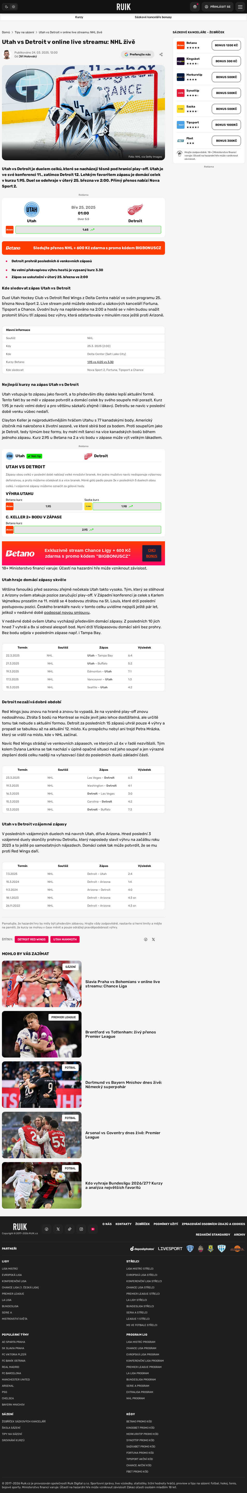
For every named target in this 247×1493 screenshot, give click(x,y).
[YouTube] (93, 1229)
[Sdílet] (161, 54)
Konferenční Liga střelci (144, 1281)
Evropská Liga (12, 1275)
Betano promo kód (139, 1421)
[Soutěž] (195, 7)
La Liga (6, 1300)
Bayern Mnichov (13, 1404)
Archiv (239, 1234)
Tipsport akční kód (139, 1459)
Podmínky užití (166, 1224)
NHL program (135, 1398)
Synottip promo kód (140, 1440)
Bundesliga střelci (140, 1306)
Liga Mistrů (10, 1268)
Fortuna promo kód (140, 1452)
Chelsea (8, 1398)
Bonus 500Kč (226, 77)
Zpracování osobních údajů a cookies (213, 1224)
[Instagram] (81, 1229)
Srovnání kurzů (13, 1440)
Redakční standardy (213, 1234)
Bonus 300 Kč (226, 61)
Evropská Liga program (142, 1354)
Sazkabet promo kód (140, 1446)
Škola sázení (11, 1427)
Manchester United (16, 1379)
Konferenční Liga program (145, 1360)
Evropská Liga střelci (141, 1275)
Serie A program (137, 1385)
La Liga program (137, 1373)
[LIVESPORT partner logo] (170, 1248)
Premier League (13, 1293)
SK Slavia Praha (13, 1348)
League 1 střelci (138, 1318)
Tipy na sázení (24, 32)
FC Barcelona (11, 1373)
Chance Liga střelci (140, 1287)
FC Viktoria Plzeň (14, 1354)
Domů (6, 32)
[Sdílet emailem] (161, 939)
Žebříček (142, 1224)
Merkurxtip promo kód (142, 1434)
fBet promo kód (137, 1471)
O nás (107, 1224)
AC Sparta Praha (13, 1342)
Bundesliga (10, 1306)
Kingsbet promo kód (140, 1427)
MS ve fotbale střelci (141, 1325)
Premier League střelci (143, 1293)
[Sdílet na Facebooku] (146, 939)
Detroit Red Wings (32, 939)
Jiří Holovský (25, 56)
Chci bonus (151, 553)
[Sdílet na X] (153, 939)
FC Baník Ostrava (13, 1360)
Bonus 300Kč (226, 140)
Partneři (9, 1248)
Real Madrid (10, 1367)
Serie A (7, 1312)
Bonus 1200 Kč (226, 45)
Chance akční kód (138, 1465)
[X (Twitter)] (58, 1229)
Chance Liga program (141, 1348)
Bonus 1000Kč (226, 125)
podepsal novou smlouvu (66, 612)
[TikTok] (70, 1229)
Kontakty (123, 1224)
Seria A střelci (136, 1312)
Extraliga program (139, 1392)
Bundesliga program (141, 1379)
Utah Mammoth (65, 939)
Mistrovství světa (14, 1318)
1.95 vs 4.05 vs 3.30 (100, 362)
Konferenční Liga (14, 1281)
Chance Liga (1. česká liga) (20, 1287)
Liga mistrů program (140, 1342)
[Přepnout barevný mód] (10, 6)
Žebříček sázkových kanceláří (24, 1421)
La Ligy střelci (136, 1300)
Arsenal (8, 1385)
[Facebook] (46, 1229)
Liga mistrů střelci (139, 1268)
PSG (4, 1392)
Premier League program (144, 1367)
